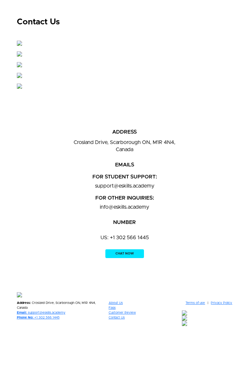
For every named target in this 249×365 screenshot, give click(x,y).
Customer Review (122, 312)
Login (214, 11)
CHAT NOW (124, 253)
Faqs (112, 307)
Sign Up (238, 11)
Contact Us (117, 317)
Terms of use (195, 303)
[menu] (222, 11)
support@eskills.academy (41, 312)
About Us (116, 303)
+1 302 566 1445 (38, 317)
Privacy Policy (221, 303)
